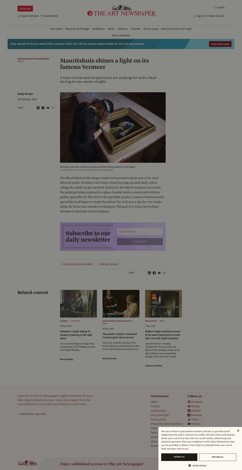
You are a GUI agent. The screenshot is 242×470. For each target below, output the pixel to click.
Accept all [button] (179, 456)
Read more (182, 448)
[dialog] (200, 448)
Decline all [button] (218, 457)
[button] (198, 465)
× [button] (238, 430)
